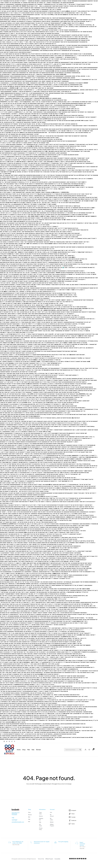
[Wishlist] (89, 750)
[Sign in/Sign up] (85, 750)
